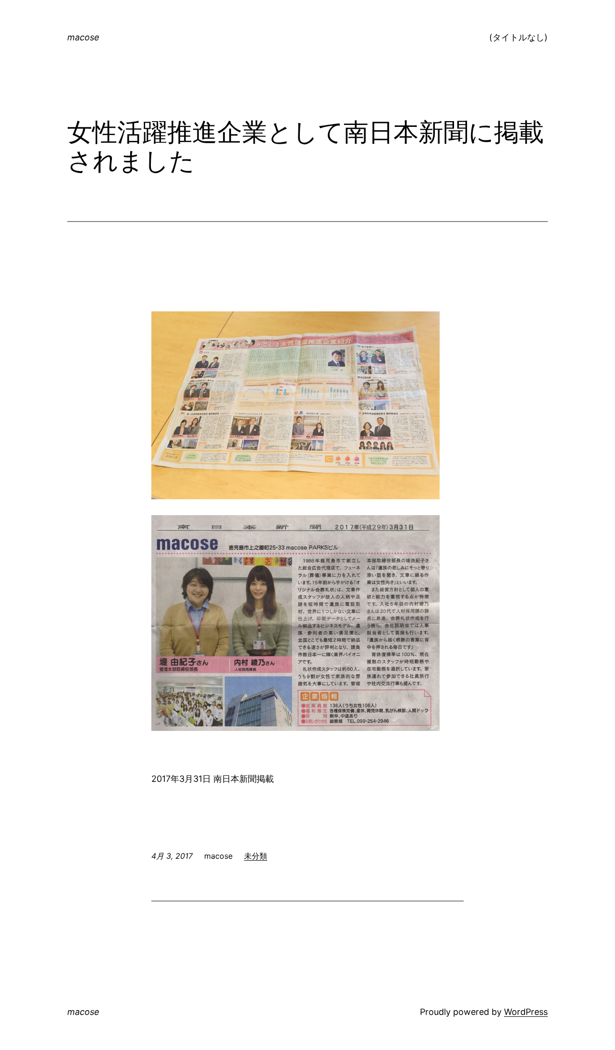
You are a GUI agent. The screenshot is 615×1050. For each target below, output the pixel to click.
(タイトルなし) (518, 37)
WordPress (526, 1012)
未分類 (255, 856)
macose (83, 37)
